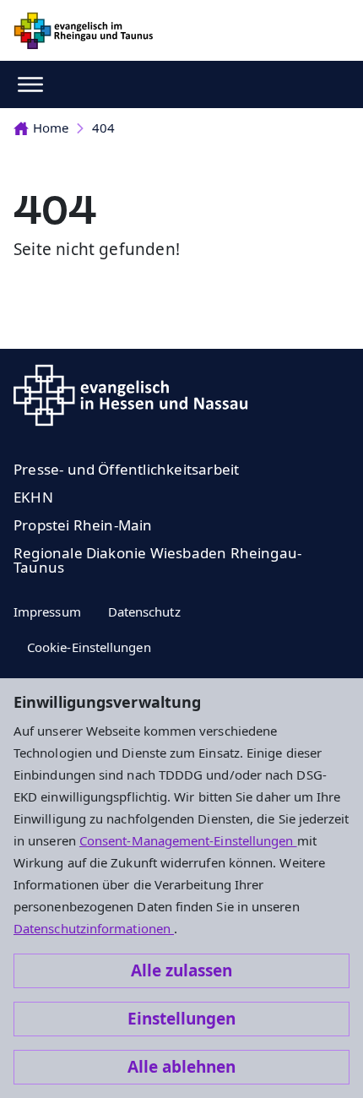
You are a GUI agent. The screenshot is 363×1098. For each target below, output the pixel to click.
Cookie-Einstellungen (89, 647)
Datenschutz (144, 611)
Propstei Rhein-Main (83, 525)
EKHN (33, 497)
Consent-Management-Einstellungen (188, 840)
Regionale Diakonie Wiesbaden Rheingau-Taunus (157, 560)
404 (103, 127)
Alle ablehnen (181, 1067)
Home (50, 127)
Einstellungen (181, 1019)
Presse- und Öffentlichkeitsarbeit (126, 469)
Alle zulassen (181, 970)
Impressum (47, 611)
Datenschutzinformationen (94, 928)
